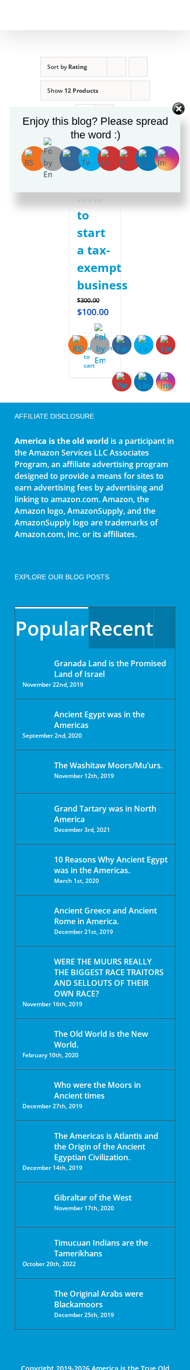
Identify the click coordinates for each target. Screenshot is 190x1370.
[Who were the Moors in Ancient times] (35, 1086)
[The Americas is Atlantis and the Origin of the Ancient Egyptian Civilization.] (35, 1143)
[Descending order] (138, 67)
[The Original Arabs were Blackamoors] (35, 1302)
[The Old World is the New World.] (35, 1038)
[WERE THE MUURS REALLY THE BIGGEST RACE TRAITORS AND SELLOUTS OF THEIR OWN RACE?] (35, 975)
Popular (51, 628)
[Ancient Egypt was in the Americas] (35, 716)
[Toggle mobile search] (154, 15)
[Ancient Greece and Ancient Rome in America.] (35, 917)
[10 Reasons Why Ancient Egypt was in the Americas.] (35, 869)
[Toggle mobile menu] (171, 15)
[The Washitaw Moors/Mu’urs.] (35, 771)
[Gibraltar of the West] (35, 1205)
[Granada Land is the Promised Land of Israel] (35, 664)
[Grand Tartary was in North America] (35, 815)
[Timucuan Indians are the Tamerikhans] (35, 1245)
